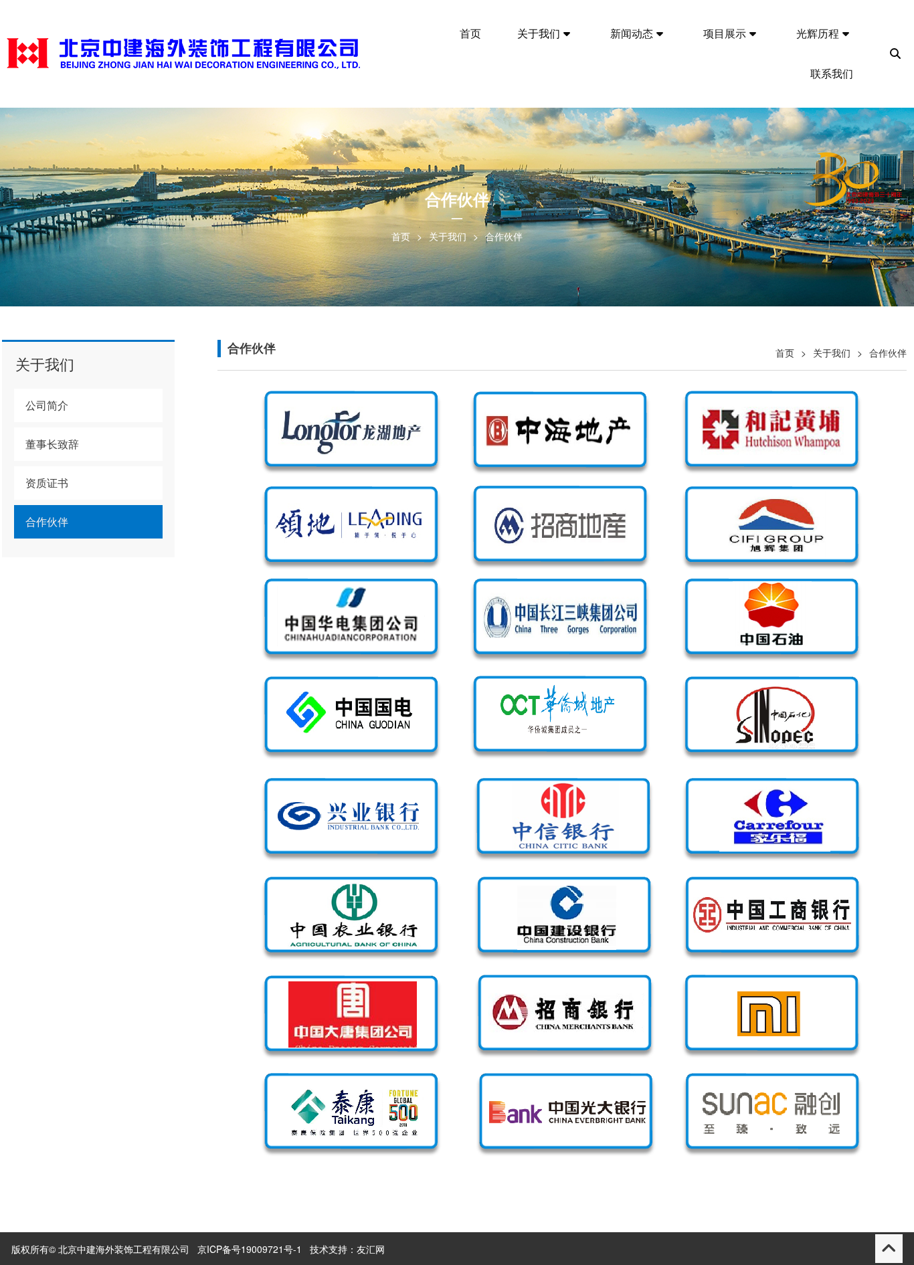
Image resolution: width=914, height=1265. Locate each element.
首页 (400, 236)
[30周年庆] (854, 186)
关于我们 (447, 236)
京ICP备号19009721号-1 (249, 1249)
